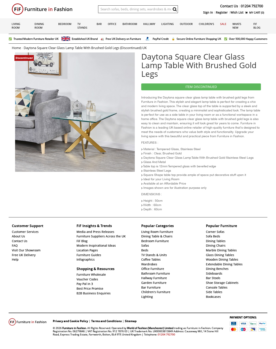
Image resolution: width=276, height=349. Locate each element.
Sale (223, 24)
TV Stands (82, 25)
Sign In (208, 12)
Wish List (237, 12)
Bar (99, 24)
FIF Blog (256, 25)
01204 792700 (166, 334)
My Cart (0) (256, 12)
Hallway (149, 24)
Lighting (167, 24)
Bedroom (64, 24)
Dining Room (39, 25)
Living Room (16, 25)
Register (222, 12)
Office (112, 24)
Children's (206, 24)
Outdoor (186, 24)
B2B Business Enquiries (94, 293)
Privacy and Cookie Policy (70, 321)
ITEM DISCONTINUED (201, 87)
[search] (174, 9)
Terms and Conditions (106, 321)
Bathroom (129, 24)
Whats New (236, 25)
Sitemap (130, 321)
